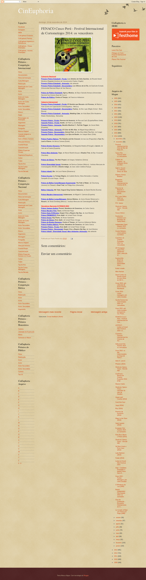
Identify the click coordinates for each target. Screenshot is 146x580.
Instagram (21, 30)
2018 (116, 123)
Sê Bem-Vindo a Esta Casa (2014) (120, 448)
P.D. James (119, 203)
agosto (118, 524)
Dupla (20, 115)
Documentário (22, 75)
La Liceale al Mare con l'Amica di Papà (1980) (121, 511)
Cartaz (20, 158)
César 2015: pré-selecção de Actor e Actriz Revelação (120, 285)
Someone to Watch (24, 338)
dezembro (119, 139)
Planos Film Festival (118, 59)
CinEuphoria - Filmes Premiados (25, 47)
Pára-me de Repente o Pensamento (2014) (120, 190)
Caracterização (23, 147)
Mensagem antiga (99, 312)
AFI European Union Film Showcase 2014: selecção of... (121, 251)
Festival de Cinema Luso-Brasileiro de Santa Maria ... (121, 218)
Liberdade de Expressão (26, 332)
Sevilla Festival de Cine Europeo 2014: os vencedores (121, 302)
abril (117, 536)
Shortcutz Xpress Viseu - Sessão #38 (121, 441)
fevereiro (119, 543)
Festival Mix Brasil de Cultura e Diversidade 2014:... (120, 261)
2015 (116, 133)
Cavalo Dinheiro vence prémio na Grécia (120, 233)
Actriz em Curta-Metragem (23, 102)
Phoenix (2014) (120, 364)
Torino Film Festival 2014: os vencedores (121, 154)
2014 (116, 136)
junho (118, 530)
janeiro (118, 546)
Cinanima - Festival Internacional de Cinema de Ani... (121, 337)
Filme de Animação (24, 78)
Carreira (20, 329)
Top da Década (23, 171)
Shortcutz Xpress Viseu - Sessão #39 (121, 368)
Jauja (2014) (119, 405)
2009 (116, 562)
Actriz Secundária (24, 109)
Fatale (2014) (119, 458)
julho (117, 527)
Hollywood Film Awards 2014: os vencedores (121, 345)
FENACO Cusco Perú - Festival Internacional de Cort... (121, 319)
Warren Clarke (120, 384)
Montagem (21, 125)
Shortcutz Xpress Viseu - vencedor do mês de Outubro (121, 390)
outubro (118, 517)
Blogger (86, 575)
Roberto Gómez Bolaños (120, 175)
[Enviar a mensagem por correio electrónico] (71, 238)
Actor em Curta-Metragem (23, 98)
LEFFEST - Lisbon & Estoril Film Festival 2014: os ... (121, 327)
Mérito (20, 335)
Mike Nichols (119, 271)
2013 (116, 550)
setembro (119, 520)
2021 (116, 114)
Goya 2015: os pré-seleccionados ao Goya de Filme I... (121, 354)
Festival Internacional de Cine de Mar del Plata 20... (121, 147)
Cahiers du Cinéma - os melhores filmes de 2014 (121, 162)
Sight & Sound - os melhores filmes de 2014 (121, 169)
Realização (22, 84)
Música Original (23, 131)
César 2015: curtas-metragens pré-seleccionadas (121, 294)
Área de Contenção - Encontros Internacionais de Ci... (120, 503)
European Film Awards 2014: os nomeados (120, 430)
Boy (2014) (119, 408)
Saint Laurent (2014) (119, 424)
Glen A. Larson (120, 361)
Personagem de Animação (23, 119)
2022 (116, 111)
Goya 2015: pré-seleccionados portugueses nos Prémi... (121, 311)
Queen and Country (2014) (121, 398)
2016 (116, 130)
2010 (116, 559)
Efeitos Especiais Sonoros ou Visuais (24, 255)
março (118, 539)
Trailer (20, 161)
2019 (116, 120)
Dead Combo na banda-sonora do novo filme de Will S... (120, 277)
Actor (20, 91)
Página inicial (76, 312)
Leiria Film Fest (117, 50)
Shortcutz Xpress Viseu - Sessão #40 (121, 208)
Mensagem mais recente (50, 312)
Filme (20, 72)
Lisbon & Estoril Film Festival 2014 (120, 462)
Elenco (20, 112)
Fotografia (21, 128)
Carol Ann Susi (120, 402)
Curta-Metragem (23, 81)
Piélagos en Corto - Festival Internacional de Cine (119, 54)
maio (118, 533)
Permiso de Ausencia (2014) (119, 413)
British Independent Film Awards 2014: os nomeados (120, 493)
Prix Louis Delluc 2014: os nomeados (121, 198)
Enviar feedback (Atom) (55, 316)
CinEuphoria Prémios (25, 38)
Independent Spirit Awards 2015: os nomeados (121, 226)
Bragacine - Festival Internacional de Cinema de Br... (121, 182)
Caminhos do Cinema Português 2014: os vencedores (120, 241)
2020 (116, 117)
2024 (116, 104)
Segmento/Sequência (25, 155)
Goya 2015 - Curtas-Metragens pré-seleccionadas (121, 478)
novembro (119, 142)
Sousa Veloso (120, 213)
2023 (116, 108)
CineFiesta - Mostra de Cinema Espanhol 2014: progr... (121, 377)
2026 (116, 98)
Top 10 (20, 374)
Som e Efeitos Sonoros (26, 139)
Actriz (20, 94)
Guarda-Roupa (23, 145)
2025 (116, 101)
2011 (116, 556)
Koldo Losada (119, 268)
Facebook (21, 27)
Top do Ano (22, 164)
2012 (116, 553)
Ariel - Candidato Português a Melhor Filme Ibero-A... (120, 470)
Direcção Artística (24, 142)
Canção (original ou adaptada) (24, 135)
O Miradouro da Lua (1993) (120, 485)
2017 (116, 127)
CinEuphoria (35, 10)
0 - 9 (19, 463)
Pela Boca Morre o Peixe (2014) (121, 435)
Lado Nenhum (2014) (120, 454)
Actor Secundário (24, 106)
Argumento (21, 123)
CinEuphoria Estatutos (25, 35)
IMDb (20, 33)
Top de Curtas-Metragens (23, 167)
